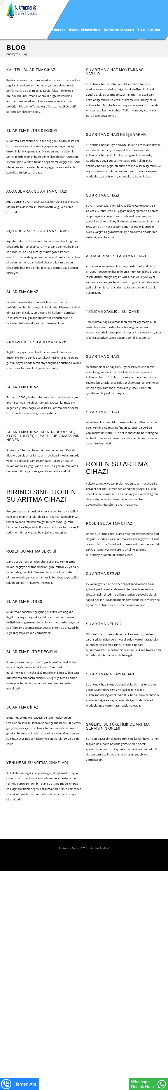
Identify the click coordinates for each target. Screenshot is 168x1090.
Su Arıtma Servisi (104, 574)
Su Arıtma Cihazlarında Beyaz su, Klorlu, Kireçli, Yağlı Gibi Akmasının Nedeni (43, 436)
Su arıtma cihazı (102, 195)
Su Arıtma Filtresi (24, 601)
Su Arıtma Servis (69, 848)
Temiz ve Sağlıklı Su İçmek (112, 311)
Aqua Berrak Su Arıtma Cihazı (36, 191)
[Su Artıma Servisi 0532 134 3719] (21, 10)
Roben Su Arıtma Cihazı (109, 523)
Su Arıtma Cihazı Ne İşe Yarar (116, 134)
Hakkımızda (56, 29)
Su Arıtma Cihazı (22, 292)
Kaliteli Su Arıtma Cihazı (31, 70)
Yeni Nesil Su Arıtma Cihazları (37, 763)
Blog (141, 29)
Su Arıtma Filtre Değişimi (31, 130)
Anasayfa (36, 29)
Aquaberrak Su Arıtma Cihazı (116, 256)
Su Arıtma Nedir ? (104, 624)
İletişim (154, 29)
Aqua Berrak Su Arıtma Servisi (38, 231)
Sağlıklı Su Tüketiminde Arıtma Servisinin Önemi (117, 726)
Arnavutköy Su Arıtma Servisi (37, 342)
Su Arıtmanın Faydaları (110, 674)
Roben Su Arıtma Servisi (31, 551)
